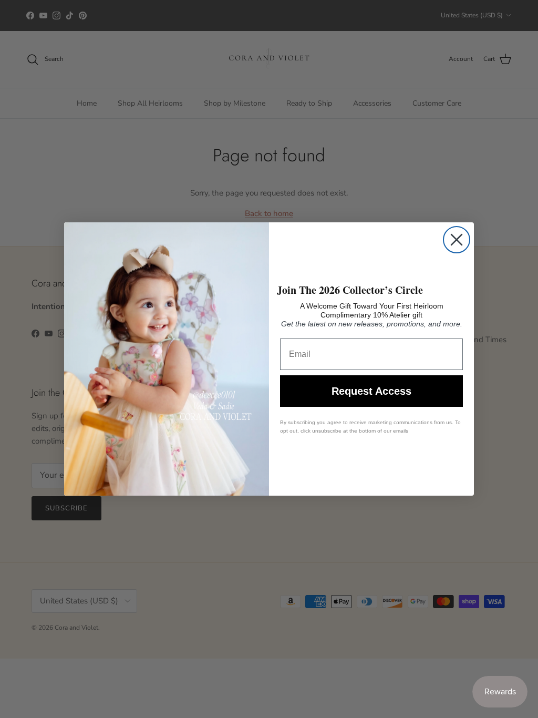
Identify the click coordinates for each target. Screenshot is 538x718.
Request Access (371, 391)
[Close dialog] (456, 240)
